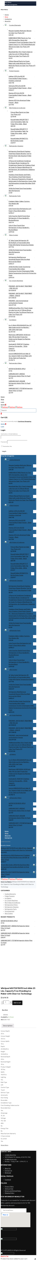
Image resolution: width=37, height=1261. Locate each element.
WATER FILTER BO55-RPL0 (17, 369)
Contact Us (8, 1171)
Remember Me (7, 446)
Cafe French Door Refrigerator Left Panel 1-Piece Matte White (20, 210)
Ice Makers (8, 882)
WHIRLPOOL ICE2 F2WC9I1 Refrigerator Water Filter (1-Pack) (15, 873)
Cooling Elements (10, 894)
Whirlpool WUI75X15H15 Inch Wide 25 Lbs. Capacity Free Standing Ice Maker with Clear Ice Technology (17, 849)
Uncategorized (9, 911)
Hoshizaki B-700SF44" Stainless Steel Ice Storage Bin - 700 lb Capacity (19, 346)
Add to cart (17, 1002)
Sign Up (35, 1259)
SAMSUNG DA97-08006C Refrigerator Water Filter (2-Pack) (19, 375)
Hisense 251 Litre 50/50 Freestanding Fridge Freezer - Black (20, 94)
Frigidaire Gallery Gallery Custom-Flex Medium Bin (19, 202)
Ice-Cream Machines (11, 900)
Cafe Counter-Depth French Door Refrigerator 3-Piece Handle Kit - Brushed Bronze (19, 218)
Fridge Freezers (10, 896)
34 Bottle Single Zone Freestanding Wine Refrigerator (20, 190)
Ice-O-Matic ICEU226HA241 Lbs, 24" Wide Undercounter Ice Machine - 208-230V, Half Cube (20, 328)
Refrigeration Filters (11, 905)
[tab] (8, 1026)
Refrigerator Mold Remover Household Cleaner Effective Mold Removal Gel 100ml (19, 260)
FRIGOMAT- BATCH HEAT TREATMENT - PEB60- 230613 (20, 295)
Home (3, 882)
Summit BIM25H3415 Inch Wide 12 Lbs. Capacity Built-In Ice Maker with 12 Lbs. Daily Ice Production (20, 356)
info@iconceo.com (11, 1159)
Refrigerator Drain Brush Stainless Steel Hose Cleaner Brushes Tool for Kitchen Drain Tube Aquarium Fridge (20, 154)
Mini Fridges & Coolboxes (12, 903)
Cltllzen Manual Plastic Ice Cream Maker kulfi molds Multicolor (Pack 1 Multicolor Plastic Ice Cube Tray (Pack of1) (22, 64)
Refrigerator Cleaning (11, 907)
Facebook (8, 1180)
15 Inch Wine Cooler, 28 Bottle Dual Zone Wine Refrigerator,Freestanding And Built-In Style (15, 866)
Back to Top (4, 1256)
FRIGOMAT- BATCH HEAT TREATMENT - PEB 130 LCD (20, 287)
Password (4, 442)
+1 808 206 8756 (10, 1155)
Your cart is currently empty (9, 421)
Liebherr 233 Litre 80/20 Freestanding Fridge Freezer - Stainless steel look (18, 79)
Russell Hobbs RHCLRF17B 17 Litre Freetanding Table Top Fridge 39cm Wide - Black (20, 122)
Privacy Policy (9, 1186)
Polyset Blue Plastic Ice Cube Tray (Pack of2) (20, 113)
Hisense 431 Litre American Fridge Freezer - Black (19, 101)
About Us (8, 1168)
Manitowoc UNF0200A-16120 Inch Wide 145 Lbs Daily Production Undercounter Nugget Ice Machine (19, 337)
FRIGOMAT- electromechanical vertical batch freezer (18, 302)
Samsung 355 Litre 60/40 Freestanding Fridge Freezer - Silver (20, 87)
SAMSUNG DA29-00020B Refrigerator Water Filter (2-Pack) (19, 382)
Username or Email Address (9, 434)
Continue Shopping (24, 421)
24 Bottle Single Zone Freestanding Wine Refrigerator (20, 251)
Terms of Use (9, 1189)
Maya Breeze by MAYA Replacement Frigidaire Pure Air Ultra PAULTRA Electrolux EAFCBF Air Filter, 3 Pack (15, 858)
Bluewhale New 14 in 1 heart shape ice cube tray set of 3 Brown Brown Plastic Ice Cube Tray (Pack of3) (20, 54)
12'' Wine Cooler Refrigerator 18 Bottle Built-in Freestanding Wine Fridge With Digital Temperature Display (21, 243)
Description (7, 1026)
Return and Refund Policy (13, 1191)
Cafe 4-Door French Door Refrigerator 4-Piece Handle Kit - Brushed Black (19, 228)
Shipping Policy (9, 1193)
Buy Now (5, 1010)
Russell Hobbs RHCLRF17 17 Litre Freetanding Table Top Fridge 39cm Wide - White (19, 131)
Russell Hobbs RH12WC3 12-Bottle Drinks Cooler (19, 140)
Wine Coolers (9, 913)
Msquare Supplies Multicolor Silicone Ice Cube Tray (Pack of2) (20, 32)
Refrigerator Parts (11, 909)
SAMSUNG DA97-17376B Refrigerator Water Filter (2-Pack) (21, 390)
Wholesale (8, 1173)
